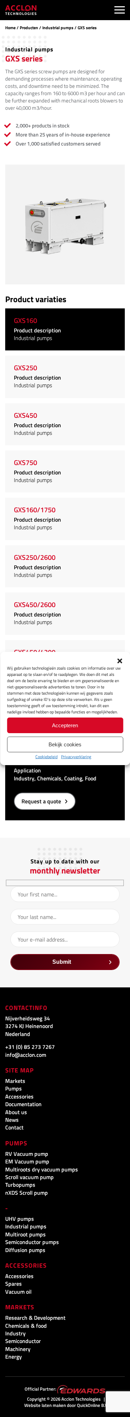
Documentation (23, 1104)
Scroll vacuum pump (29, 1177)
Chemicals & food (26, 1325)
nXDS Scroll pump (26, 1192)
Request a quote (41, 801)
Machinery (18, 1349)
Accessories (19, 1096)
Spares (13, 1283)
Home (10, 27)
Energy (13, 1356)
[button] (119, 660)
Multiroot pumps (25, 1234)
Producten (29, 27)
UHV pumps (19, 1219)
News (12, 1120)
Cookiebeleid (46, 756)
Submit (61, 962)
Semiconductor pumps (32, 1242)
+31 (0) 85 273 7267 (30, 1047)
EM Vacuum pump (27, 1161)
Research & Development (35, 1318)
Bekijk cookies (65, 744)
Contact (14, 1127)
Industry (15, 1333)
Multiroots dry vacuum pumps (41, 1169)
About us (16, 1112)
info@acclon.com (25, 1055)
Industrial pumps (57, 27)
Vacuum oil (18, 1291)
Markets (15, 1081)
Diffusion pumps (25, 1250)
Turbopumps (20, 1184)
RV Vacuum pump (26, 1154)
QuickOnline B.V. (92, 1405)
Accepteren (65, 725)
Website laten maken (45, 1405)
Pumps (13, 1088)
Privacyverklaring (76, 756)
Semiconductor (23, 1341)
